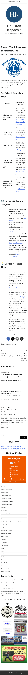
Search (3, 435)
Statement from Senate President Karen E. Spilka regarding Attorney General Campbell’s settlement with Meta (13, 593)
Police (2, 551)
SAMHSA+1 (12, 231)
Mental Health (11, 344)
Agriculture (3, 486)
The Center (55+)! (5, 568)
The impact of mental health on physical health (11, 392)
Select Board (4, 563)
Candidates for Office (6, 495)
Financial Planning (5, 513)
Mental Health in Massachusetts (11, 374)
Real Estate (3, 557)
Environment (4, 510)
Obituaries (3, 539)
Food (2, 516)
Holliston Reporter (14, 27)
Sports (2, 565)
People (2, 548)
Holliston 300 (4, 519)
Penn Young (22, 54)
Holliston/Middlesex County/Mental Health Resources (12, 411)
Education (3, 507)
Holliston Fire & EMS (6, 525)
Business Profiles (4, 492)
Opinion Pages (4, 545)
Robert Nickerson (5, 585)
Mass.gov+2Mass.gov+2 (20, 171)
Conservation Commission (7, 501)
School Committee (5, 560)
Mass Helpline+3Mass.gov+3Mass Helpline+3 (20, 122)
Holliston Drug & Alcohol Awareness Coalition (12, 522)
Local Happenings (5, 527)
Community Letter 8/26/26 (7, 588)
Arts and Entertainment (6, 489)
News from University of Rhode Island (10, 583)
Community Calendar (6, 498)
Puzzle (2, 554)
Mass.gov (23, 297)
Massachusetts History (6, 533)
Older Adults (4, 542)
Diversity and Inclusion (6, 504)
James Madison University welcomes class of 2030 (12, 580)
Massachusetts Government (7, 530)
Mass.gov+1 (20, 150)
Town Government (5, 571)
